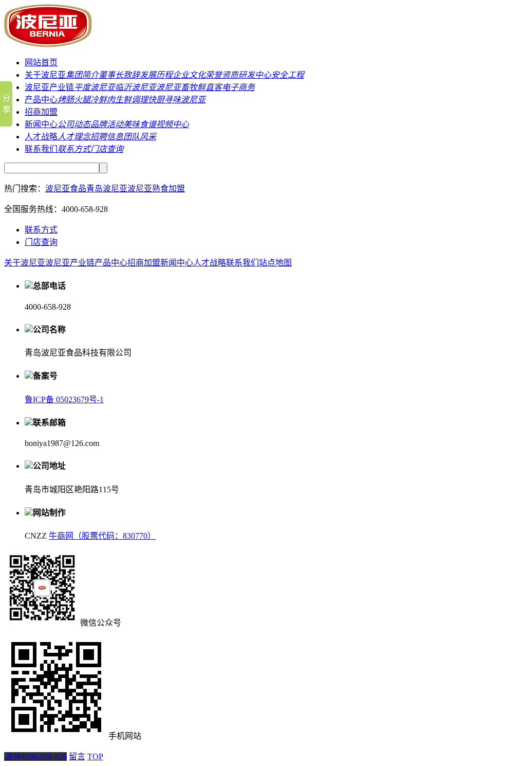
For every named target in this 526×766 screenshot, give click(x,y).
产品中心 (41, 99)
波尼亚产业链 (49, 87)
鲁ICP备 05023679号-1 (64, 399)
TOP (95, 756)
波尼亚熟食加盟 (156, 188)
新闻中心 (41, 124)
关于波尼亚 (45, 74)
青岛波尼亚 (106, 188)
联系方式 (41, 229)
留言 (77, 756)
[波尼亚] (51, 44)
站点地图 (275, 262)
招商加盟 (41, 112)
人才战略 (41, 136)
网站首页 (41, 62)
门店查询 (41, 242)
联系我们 (41, 149)
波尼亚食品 (65, 188)
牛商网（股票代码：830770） (102, 535)
